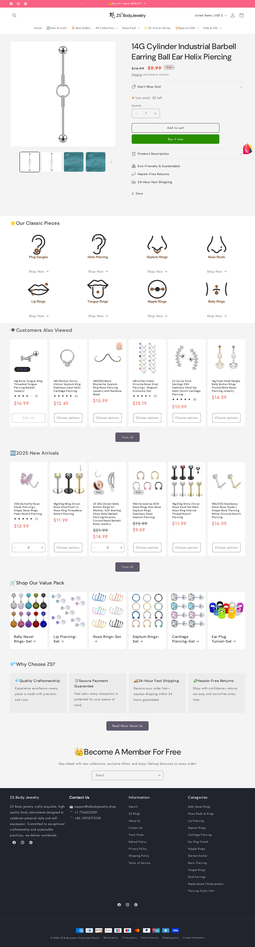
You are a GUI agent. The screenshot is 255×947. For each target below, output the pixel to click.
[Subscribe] (158, 775)
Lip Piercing (196, 821)
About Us (134, 821)
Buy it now (175, 139)
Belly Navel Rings (199, 807)
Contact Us (136, 828)
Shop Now (36, 271)
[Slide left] (14, 162)
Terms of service (149, 937)
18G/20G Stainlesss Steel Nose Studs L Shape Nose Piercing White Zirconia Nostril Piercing (226, 510)
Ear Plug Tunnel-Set (222, 638)
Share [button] (139, 193)
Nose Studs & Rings (201, 814)
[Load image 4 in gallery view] (96, 162)
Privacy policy (129, 937)
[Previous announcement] (81, 4)
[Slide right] (111, 162)
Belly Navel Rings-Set (23, 638)
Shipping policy (170, 937)
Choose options (68, 418)
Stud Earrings (197, 877)
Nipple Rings (196, 849)
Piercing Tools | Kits (201, 891)
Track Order (136, 835)
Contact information (193, 937)
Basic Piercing (197, 863)
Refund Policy (137, 842)
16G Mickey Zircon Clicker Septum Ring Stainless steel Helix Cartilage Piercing (67, 386)
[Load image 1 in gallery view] (30, 162)
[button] (14, 15)
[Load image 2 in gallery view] (52, 162)
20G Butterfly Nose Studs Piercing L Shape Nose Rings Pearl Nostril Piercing (28, 509)
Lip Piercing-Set (65, 638)
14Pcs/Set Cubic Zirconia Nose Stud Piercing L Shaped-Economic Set (145, 386)
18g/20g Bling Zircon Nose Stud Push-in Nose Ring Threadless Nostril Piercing (68, 509)
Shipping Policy (139, 856)
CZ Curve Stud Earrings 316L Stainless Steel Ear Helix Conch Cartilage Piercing (186, 387)
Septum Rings (197, 828)
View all (127, 437)
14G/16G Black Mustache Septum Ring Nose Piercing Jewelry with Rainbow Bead (107, 387)
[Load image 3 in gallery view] (74, 162)
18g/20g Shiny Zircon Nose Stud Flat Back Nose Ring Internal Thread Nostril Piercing (186, 510)
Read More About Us (127, 726)
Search (133, 807)
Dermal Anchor (198, 856)
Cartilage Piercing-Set (183, 638)
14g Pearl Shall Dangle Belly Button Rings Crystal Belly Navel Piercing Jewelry (226, 386)
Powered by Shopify (88, 937)
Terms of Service (139, 863)
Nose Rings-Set (107, 636)
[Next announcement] (173, 4)
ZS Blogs (134, 814)
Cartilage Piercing (200, 835)
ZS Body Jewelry (68, 937)
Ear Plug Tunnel (198, 842)
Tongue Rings (196, 870)
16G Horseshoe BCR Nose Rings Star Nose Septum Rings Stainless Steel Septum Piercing (147, 510)
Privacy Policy (138, 849)
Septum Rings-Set (146, 638)
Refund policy (111, 937)
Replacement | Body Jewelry (206, 884)
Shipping (137, 74)
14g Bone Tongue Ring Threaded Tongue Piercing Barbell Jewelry (28, 386)
